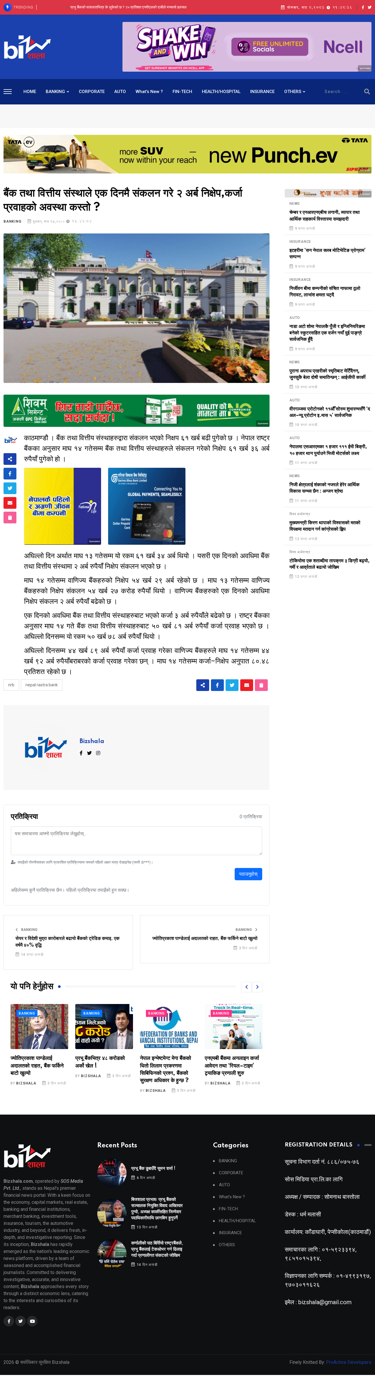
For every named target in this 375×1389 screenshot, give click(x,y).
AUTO (120, 91)
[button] (246, 987)
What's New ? (149, 91)
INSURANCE (262, 91)
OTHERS (292, 91)
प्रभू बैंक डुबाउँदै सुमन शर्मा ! (153, 1168)
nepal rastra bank (41, 685)
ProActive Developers (348, 1362)
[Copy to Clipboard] (10, 517)
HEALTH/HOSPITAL (221, 91)
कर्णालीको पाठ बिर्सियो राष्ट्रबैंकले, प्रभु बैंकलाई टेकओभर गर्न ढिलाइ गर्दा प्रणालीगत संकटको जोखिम (128, 7)
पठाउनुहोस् (248, 874)
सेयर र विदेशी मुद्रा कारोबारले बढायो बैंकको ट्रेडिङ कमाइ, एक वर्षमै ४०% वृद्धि (68, 942)
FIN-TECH (182, 91)
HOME (29, 91)
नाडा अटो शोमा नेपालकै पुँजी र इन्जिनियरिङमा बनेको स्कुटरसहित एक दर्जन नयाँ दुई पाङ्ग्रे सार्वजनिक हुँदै (327, 333)
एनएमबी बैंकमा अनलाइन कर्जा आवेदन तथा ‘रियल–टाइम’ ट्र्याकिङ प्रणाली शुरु (167, 1065)
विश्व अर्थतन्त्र (299, 514)
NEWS (294, 204)
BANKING (55, 91)
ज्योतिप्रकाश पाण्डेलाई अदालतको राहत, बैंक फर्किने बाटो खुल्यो (205, 938)
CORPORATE (92, 91)
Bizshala (92, 742)
